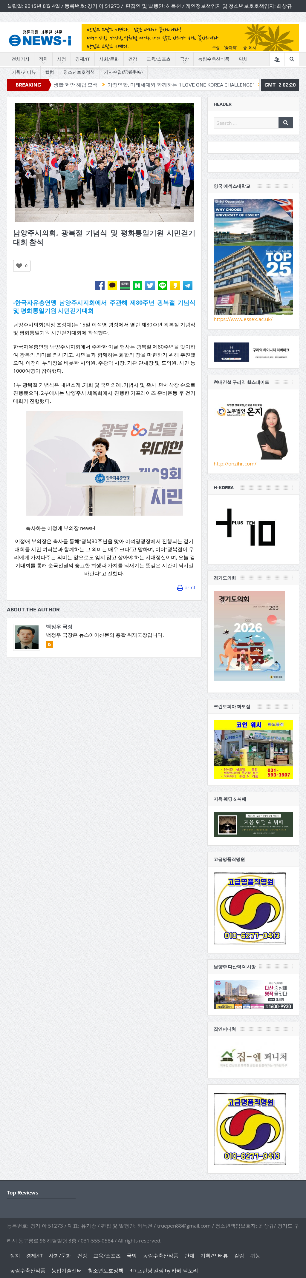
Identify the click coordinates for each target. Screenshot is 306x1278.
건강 (132, 59)
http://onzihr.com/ (235, 463)
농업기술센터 (66, 1271)
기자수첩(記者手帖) (123, 72)
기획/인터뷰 (24, 72)
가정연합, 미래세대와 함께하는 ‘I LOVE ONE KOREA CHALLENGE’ (138, 85)
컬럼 (49, 72)
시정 (61, 59)
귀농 (255, 1256)
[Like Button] (19, 265)
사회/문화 (109, 59)
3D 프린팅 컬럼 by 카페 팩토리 (163, 1271)
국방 (184, 59)
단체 (243, 59)
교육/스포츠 (158, 59)
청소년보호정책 (79, 72)
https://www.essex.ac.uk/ (243, 319)
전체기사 (21, 59)
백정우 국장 (59, 626)
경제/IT (82, 59)
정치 (43, 59)
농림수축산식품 (214, 59)
